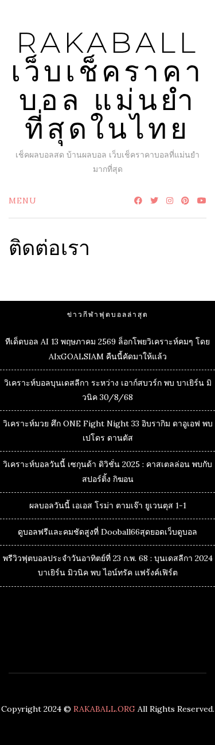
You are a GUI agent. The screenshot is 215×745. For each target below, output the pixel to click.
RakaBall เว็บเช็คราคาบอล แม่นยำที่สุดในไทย (107, 85)
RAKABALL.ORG (104, 709)
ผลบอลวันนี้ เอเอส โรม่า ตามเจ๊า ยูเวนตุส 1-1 (107, 505)
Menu (23, 200)
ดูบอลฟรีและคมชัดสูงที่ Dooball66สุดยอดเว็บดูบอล (107, 532)
